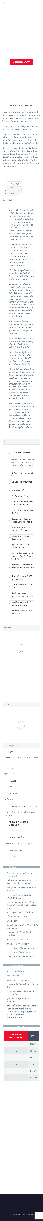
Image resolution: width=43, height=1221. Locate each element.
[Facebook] (15, 1201)
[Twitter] (18, 1201)
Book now (21, 62)
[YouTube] (25, 1201)
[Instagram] (21, 1201)
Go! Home (26, 6)
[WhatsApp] (28, 1201)
